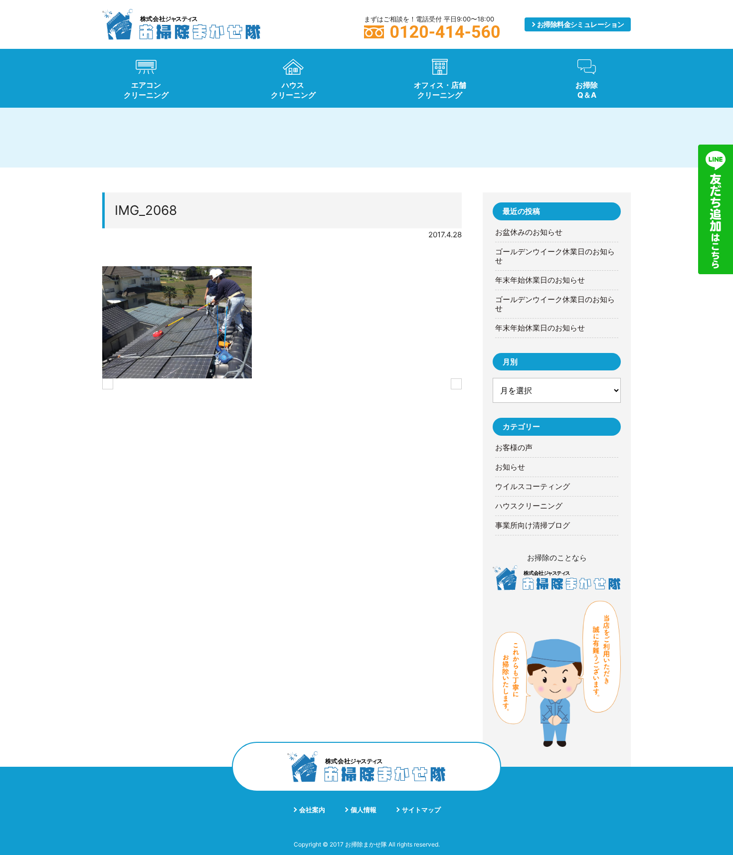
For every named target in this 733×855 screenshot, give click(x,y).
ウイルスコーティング (532, 486)
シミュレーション (580, 24)
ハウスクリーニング (528, 506)
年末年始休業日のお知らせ (540, 280)
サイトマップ (421, 810)
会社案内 (312, 810)
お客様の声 (514, 447)
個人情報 (363, 810)
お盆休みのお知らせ (528, 232)
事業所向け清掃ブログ (532, 525)
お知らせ (510, 467)
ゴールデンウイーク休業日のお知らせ (555, 256)
